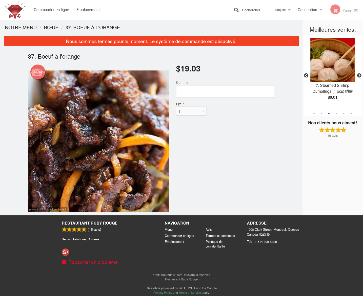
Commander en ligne (51, 9)
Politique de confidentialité (215, 244)
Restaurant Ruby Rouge (90, 223)
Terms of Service (190, 292)
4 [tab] (336, 113)
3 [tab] (328, 113)
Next (359, 75)
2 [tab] (321, 113)
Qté (180, 103)
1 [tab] (314, 113)
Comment (183, 82)
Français (280, 10)
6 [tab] (351, 113)
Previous (306, 75)
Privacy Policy (162, 292)
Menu (169, 229)
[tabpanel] (333, 73)
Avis (209, 229)
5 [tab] (343, 113)
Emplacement (88, 9)
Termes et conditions (220, 235)
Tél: (262, 241)
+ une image (38, 72)
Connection (307, 9)
